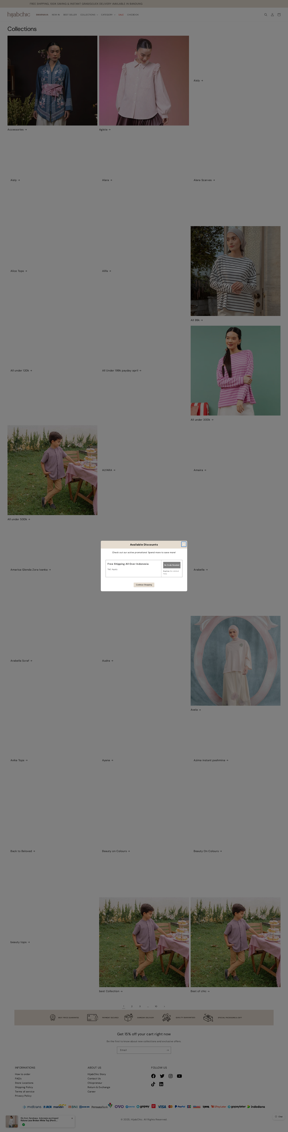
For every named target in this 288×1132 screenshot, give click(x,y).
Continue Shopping (144, 585)
